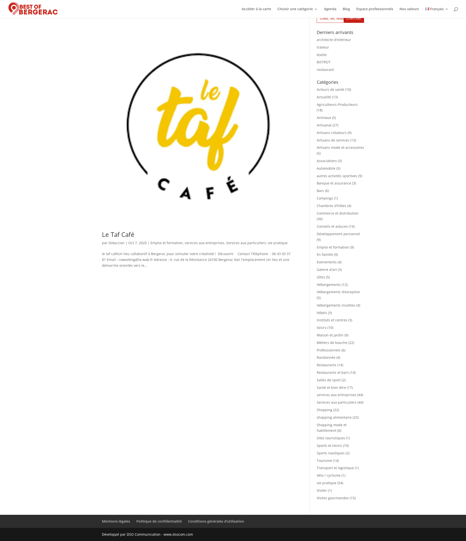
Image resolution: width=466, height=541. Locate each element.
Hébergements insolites (336, 305)
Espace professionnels (374, 9)
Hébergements (329, 284)
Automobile (326, 168)
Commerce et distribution (337, 213)
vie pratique (278, 243)
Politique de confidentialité (159, 521)
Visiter (322, 490)
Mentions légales (116, 521)
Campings (325, 198)
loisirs (321, 327)
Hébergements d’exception (338, 292)
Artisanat (324, 125)
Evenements (327, 262)
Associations (327, 160)
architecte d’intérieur (334, 39)
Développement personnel (338, 234)
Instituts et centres (332, 320)
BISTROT (324, 62)
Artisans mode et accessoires (340, 147)
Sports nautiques (331, 453)
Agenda (330, 9)
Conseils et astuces (332, 226)
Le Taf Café (118, 234)
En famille (325, 254)
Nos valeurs (409, 9)
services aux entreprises (204, 243)
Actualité (324, 97)
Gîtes (321, 277)
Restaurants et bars (333, 372)
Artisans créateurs (332, 132)
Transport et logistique (335, 468)
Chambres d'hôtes (331, 205)
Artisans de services (333, 140)
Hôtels (322, 312)
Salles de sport (329, 380)
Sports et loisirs (329, 445)
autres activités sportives (337, 176)
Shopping (324, 410)
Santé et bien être (331, 387)
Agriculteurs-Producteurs (337, 104)
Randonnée (326, 357)
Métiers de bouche (332, 342)
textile (322, 54)
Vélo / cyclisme (329, 475)
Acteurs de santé (330, 89)
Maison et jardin (330, 335)
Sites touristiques (331, 438)
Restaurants (326, 365)
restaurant (325, 69)
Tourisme (324, 460)
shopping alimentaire (334, 417)
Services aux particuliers (246, 243)
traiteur (323, 47)
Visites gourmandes (333, 498)
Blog (346, 9)
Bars (320, 190)
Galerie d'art (327, 269)
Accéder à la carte (256, 9)
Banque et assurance (334, 183)
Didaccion (116, 243)
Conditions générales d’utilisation (216, 521)
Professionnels (329, 350)
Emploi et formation (166, 243)
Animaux (324, 117)
